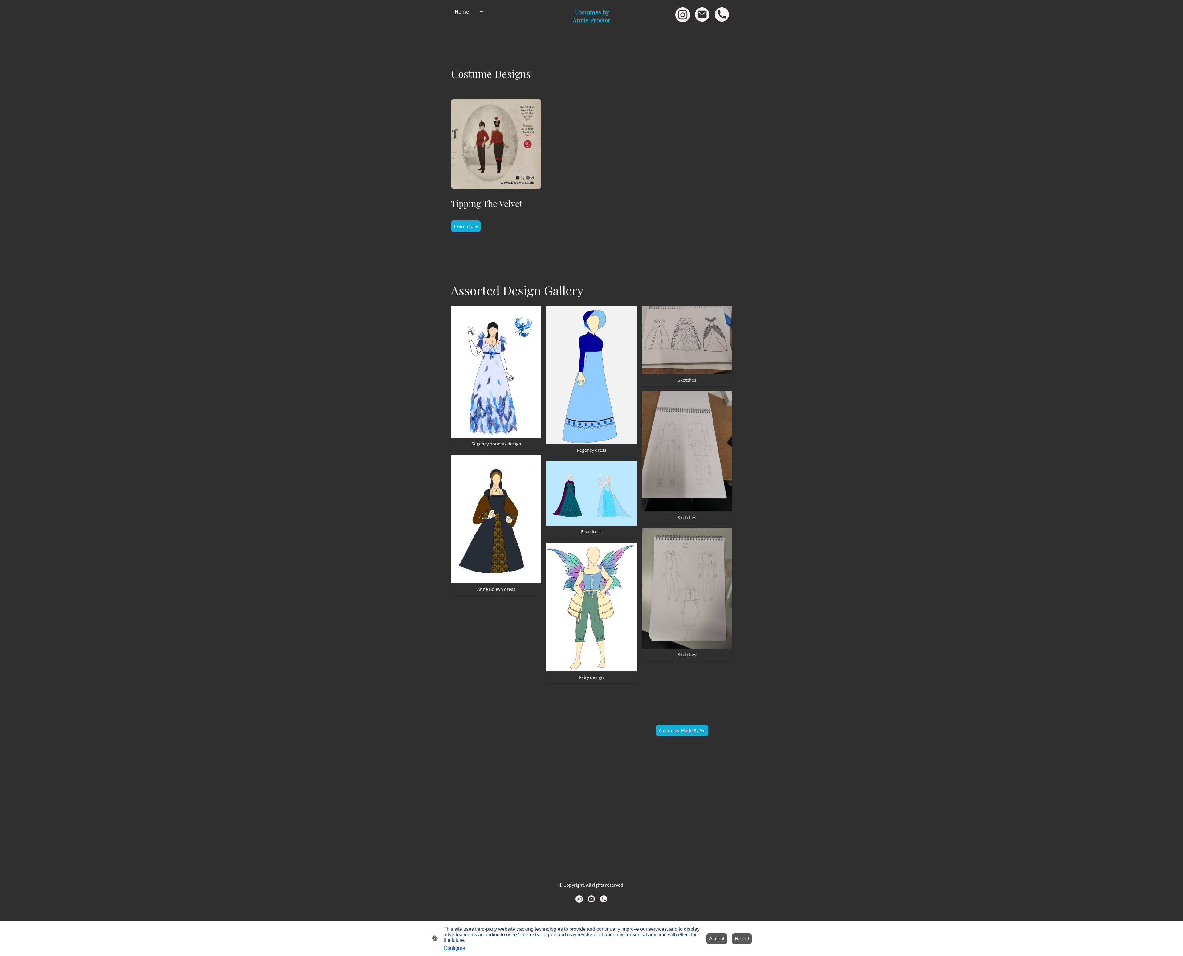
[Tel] (722, 14)
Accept (716, 938)
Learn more (466, 226)
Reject (742, 938)
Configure (454, 948)
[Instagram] (682, 14)
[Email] (702, 14)
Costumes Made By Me (682, 730)
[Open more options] (481, 11)
